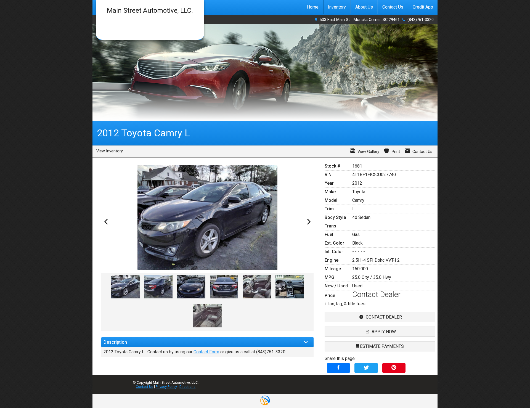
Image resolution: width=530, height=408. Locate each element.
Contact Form (206, 351)
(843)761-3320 (420, 19)
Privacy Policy (166, 387)
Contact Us (144, 387)
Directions (187, 387)
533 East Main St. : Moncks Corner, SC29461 (360, 19)
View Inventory (109, 151)
